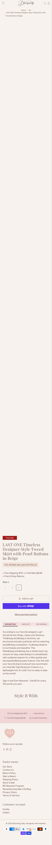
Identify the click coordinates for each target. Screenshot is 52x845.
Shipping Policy (10, 779)
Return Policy (9, 773)
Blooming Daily (19, 823)
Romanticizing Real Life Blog (17, 789)
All (30, 10)
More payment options (26, 614)
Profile (6, 809)
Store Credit (9, 782)
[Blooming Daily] (26, 3)
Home (23, 10)
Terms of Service (11, 795)
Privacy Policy (10, 792)
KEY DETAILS (41, 624)
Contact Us (8, 769)
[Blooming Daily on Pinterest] (7, 750)
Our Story (7, 766)
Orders (6, 812)
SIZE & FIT (26, 624)
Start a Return (9, 776)
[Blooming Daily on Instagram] (10, 750)
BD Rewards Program (13, 785)
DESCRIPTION (10, 624)
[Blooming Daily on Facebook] (4, 750)
